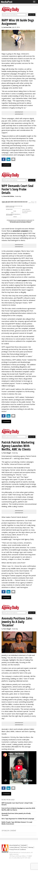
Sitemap (30, 847)
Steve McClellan (8, 196)
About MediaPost (14, 845)
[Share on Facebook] (4, 159)
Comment (6, 165)
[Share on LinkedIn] (8, 159)
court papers (22, 280)
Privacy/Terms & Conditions (17, 849)
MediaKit (23, 845)
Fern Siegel (7, 453)
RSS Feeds (24, 847)
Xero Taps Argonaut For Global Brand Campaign (18, 819)
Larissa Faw (7, 27)
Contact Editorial (14, 847)
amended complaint (20, 231)
